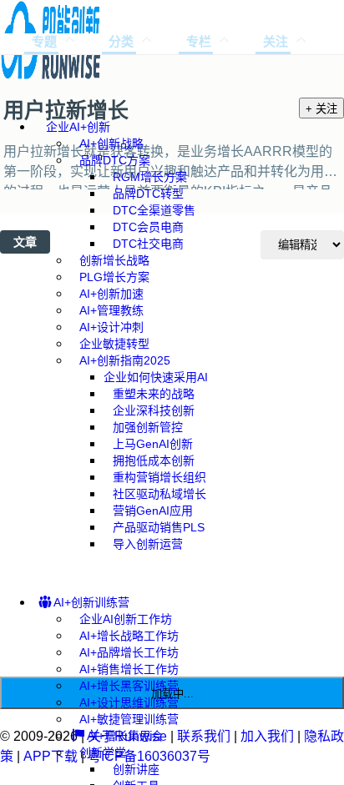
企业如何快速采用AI (156, 377)
